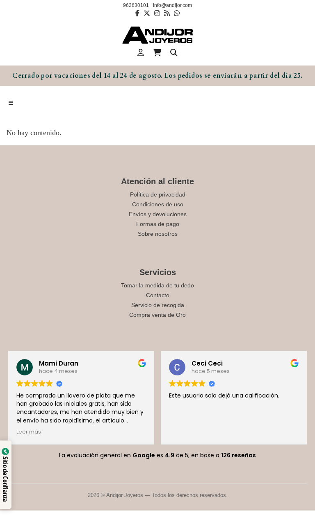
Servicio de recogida (157, 305)
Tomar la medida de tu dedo (157, 285)
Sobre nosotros (158, 233)
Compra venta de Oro (157, 315)
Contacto (157, 295)
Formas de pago (157, 224)
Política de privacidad (157, 194)
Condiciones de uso (157, 204)
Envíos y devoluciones (158, 214)
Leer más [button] (28, 431)
